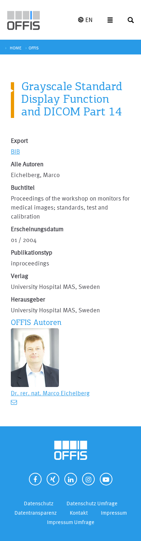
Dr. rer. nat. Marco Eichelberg (50, 393)
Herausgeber (28, 299)
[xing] (53, 479)
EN (89, 19)
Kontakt (79, 513)
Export (19, 140)
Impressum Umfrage (70, 522)
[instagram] (88, 479)
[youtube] (106, 479)
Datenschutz (39, 503)
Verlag (19, 275)
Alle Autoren (27, 163)
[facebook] (35, 479)
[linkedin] (70, 479)
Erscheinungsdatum (37, 228)
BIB (15, 151)
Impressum (114, 513)
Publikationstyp (31, 252)
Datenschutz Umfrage (92, 503)
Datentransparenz (35, 513)
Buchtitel (23, 187)
